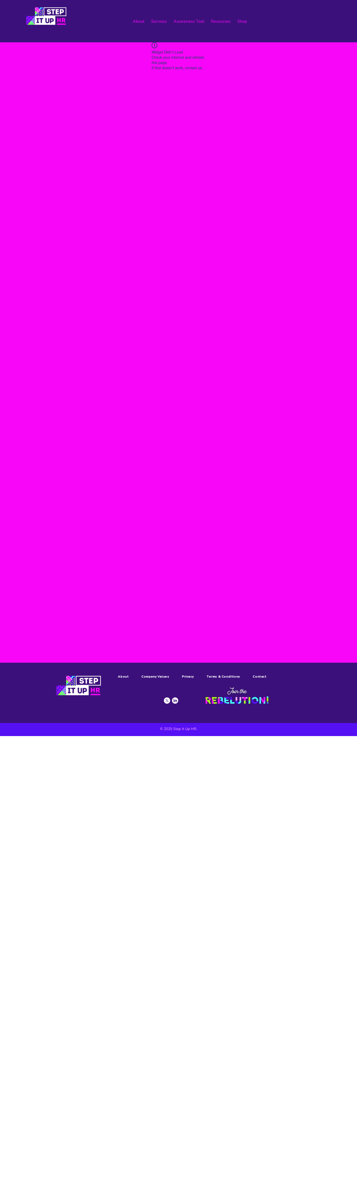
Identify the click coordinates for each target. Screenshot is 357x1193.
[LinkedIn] (175, 700)
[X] (167, 700)
